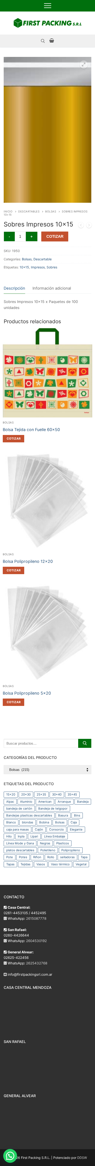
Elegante (76, 829)
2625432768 (36, 963)
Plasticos (62, 843)
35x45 (72, 794)
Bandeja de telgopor (53, 808)
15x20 (10, 794)
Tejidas (25, 864)
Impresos (38, 267)
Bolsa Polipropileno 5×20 (27, 693)
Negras (45, 843)
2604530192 (36, 941)
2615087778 (36, 918)
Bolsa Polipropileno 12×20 (28, 561)
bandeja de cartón (19, 808)
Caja (74, 822)
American (45, 801)
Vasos (40, 864)
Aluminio (26, 801)
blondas (27, 822)
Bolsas (50, 211)
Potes (23, 857)
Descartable (42, 259)
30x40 (57, 794)
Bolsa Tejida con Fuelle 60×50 (31, 429)
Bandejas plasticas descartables (29, 815)
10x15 (24, 267)
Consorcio (56, 829)
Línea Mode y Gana (20, 843)
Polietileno (47, 850)
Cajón (39, 829)
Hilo (9, 836)
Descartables (28, 211)
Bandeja (83, 801)
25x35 (41, 794)
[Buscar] (84, 743)
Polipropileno (70, 850)
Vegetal (81, 864)
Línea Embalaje (54, 836)
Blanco (11, 822)
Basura (63, 815)
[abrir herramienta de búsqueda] (43, 41)
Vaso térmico (60, 864)
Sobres (52, 267)
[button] (84, 64)
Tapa (84, 857)
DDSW (82, 1158)
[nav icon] (47, 6)
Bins (77, 815)
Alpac (10, 801)
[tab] (14, 288)
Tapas (10, 864)
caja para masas (17, 829)
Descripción (14, 288)
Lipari (34, 836)
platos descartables (20, 850)
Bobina (44, 822)
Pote (9, 857)
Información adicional (52, 288)
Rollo (50, 857)
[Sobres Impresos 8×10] (81, 226)
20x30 (26, 794)
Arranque (64, 801)
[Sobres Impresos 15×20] (89, 226)
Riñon (37, 857)
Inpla (21, 836)
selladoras (67, 857)
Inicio (8, 211)
